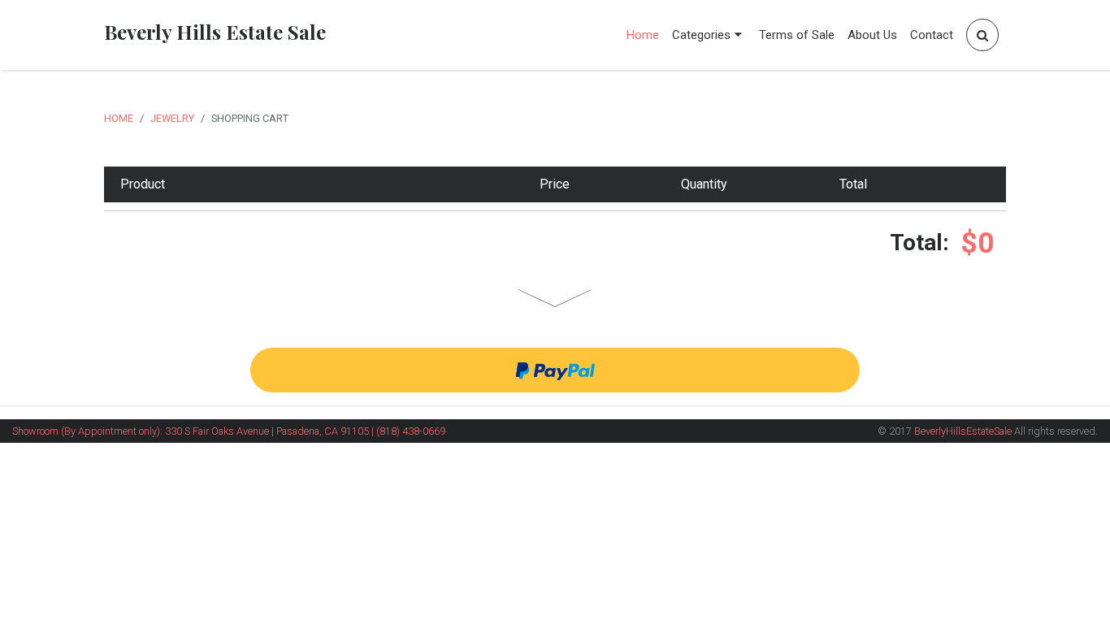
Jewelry (172, 118)
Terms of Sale (797, 35)
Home (643, 35)
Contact (931, 35)
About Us (872, 35)
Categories (701, 35)
